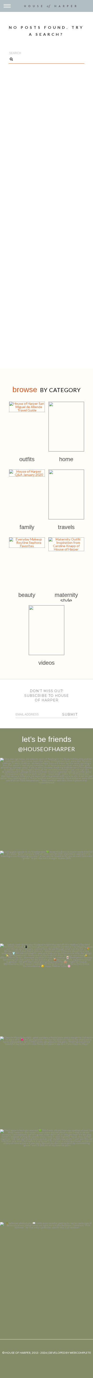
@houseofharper (46, 748)
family (27, 527)
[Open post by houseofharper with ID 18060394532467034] (46, 897)
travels (66, 527)
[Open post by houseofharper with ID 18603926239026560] (46, 804)
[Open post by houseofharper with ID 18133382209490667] (46, 990)
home (66, 459)
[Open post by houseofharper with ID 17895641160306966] (46, 1268)
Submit (70, 714)
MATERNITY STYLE (66, 598)
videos (46, 662)
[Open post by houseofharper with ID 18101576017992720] (46, 1175)
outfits (27, 459)
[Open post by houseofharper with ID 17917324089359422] (46, 1082)
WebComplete (80, 1352)
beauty (26, 595)
